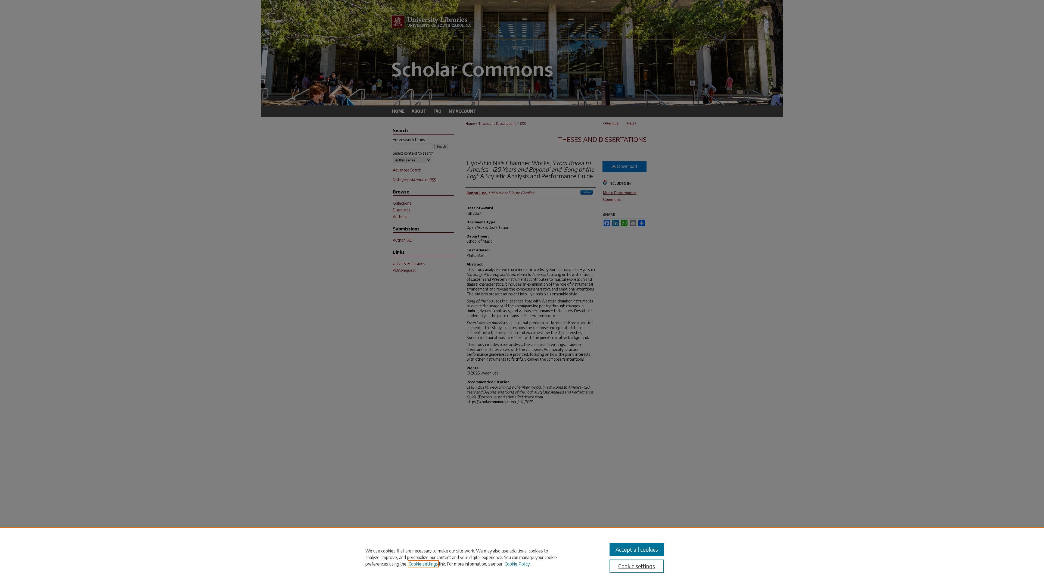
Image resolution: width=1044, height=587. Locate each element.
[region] (522, 557)
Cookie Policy (517, 564)
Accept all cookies (637, 549)
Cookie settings (423, 564)
